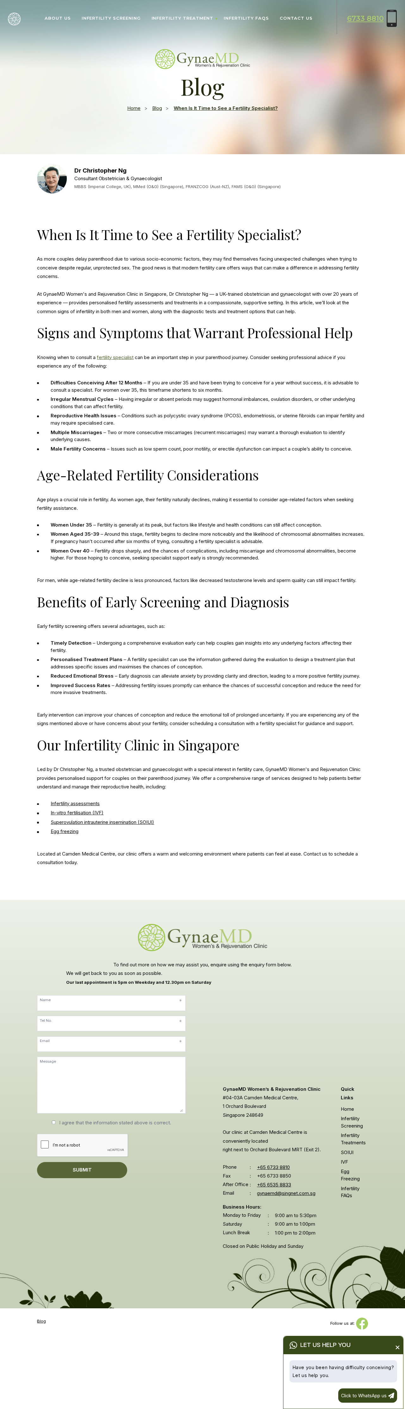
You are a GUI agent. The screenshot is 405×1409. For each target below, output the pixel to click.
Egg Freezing (350, 1175)
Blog (157, 108)
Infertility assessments (75, 803)
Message (48, 1061)
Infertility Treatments (353, 1139)
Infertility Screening (111, 18)
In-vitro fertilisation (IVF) (77, 813)
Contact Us (296, 18)
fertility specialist (115, 357)
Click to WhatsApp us (364, 1395)
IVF (344, 1162)
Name (111, 1001)
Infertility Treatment (182, 18)
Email (111, 1042)
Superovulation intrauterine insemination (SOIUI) (102, 822)
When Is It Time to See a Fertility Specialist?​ (226, 108)
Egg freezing (64, 832)
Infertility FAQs (246, 18)
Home (133, 108)
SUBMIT (82, 1170)
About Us (58, 18)
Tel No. (111, 1021)
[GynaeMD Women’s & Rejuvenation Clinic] (202, 59)
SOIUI (347, 1152)
